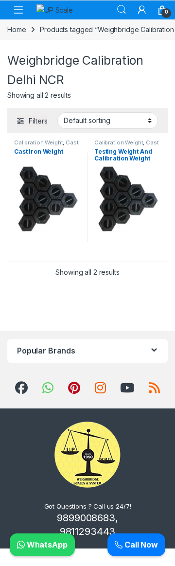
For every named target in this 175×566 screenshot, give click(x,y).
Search (121, 9)
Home (16, 29)
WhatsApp (46, 544)
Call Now (140, 544)
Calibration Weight (38, 142)
